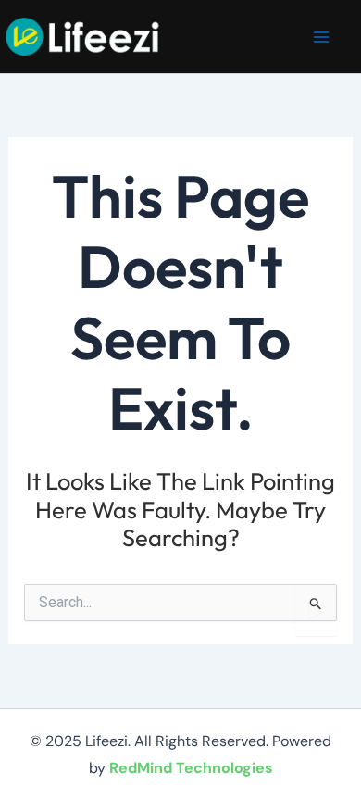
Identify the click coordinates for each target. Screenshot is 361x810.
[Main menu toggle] (322, 37)
